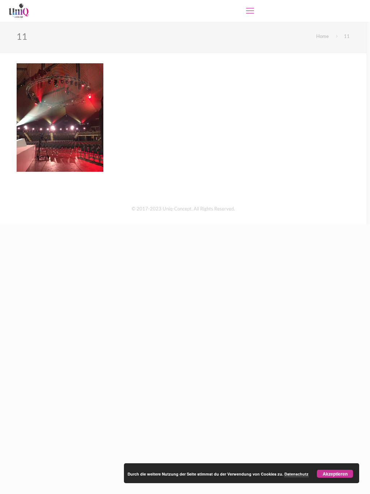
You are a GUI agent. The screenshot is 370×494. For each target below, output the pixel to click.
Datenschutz (296, 474)
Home (322, 36)
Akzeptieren (335, 473)
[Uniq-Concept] (18, 11)
